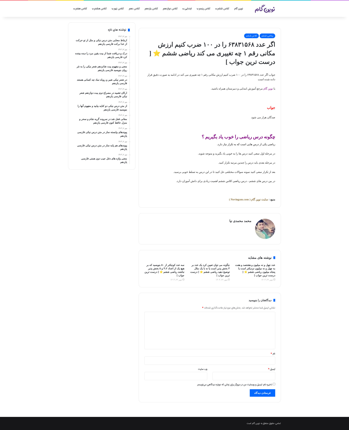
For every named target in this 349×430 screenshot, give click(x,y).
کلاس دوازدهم (170, 9)
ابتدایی (188, 9)
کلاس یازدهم (151, 9)
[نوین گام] (265, 8)
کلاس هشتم (100, 9)
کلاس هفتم (81, 9)
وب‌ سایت (202, 369)
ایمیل (271, 369)
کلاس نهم (119, 9)
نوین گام (238, 9)
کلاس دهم (134, 9)
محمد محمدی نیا (240, 221)
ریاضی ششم (267, 36)
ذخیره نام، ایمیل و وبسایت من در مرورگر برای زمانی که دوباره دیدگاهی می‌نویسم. (234, 385)
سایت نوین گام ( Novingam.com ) (248, 199)
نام (273, 354)
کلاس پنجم (204, 9)
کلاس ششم (223, 9)
